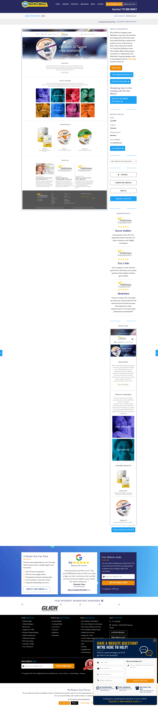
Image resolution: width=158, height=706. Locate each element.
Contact (100, 4)
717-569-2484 (123, 9)
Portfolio (83, 646)
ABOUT (93, 4)
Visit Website (117, 148)
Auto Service (56, 627)
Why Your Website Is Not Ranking (91, 624)
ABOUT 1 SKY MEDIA (35, 589)
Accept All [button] (64, 703)
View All (123, 191)
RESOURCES (85, 4)
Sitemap (82, 673)
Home (58, 4)
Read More (116, 68)
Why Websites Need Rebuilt (89, 621)
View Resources (86, 652)
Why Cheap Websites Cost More (91, 627)
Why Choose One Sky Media (90, 641)
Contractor (55, 629)
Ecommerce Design (28, 644)
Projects (122, 16)
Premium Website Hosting (30, 632)
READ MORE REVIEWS (78, 590)
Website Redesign (27, 624)
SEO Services (26, 627)
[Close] (154, 640)
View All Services (27, 646)
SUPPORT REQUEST (118, 632)
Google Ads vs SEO (28, 629)
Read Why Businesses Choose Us (120, 100)
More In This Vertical (123, 183)
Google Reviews (86, 649)
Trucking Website (57, 624)
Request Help (131, 4)
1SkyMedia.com (53, 673)
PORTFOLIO (74, 4)
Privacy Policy (63, 673)
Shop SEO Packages (119, 81)
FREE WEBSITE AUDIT (115, 4)
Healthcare (55, 632)
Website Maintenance (28, 635)
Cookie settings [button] (74, 673)
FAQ (82, 644)
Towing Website (57, 621)
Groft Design (131, 59)
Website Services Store (88, 632)
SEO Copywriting (27, 641)
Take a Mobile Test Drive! (122, 530)
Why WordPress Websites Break (91, 629)
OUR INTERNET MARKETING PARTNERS (78, 600)
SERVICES (66, 4)
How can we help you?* (134, 661)
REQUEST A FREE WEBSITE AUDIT (124, 702)
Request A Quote (122, 199)
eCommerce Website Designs (126, 21)
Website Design (27, 621)
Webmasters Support (28, 638)
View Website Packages (121, 75)
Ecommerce (55, 635)
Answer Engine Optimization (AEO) (92, 638)
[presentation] (19, 608)
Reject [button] (74, 703)
